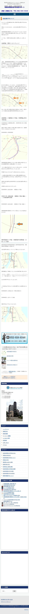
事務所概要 (5, 433)
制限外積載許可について (8, 475)
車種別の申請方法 (7, 455)
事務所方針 (5, 431)
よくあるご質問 (6, 438)
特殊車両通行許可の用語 (8, 471)
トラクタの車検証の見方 (8, 492)
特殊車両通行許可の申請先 (8, 473)
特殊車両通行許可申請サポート (14, 10)
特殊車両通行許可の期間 (8, 493)
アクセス (5, 444)
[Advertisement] (14, 569)
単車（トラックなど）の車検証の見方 (11, 495)
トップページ (6, 429)
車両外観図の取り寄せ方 (8, 486)
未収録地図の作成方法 (11, 351)
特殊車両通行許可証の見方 (9, 485)
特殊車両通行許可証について (9, 457)
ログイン (26, 609)
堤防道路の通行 (10, 356)
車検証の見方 (6, 459)
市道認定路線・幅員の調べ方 (9, 483)
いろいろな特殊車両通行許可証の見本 (11, 499)
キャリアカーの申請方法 (8, 504)
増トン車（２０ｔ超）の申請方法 (10, 502)
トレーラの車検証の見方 (8, 488)
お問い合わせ (6, 442)
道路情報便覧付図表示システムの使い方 (12, 491)
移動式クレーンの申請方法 (8, 376)
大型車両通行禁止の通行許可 (9, 489)
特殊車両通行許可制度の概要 (9, 468)
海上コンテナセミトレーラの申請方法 (11, 505)
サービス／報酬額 (7, 435)
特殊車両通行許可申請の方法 (9, 453)
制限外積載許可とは (7, 501)
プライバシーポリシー (6, 601)
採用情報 (5, 440)
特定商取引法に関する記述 (7, 599)
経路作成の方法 (12, 371)
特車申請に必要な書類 (8, 466)
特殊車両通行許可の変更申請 (9, 378)
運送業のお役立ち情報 (8, 462)
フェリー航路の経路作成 (12, 360)
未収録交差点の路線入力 (12, 364)
